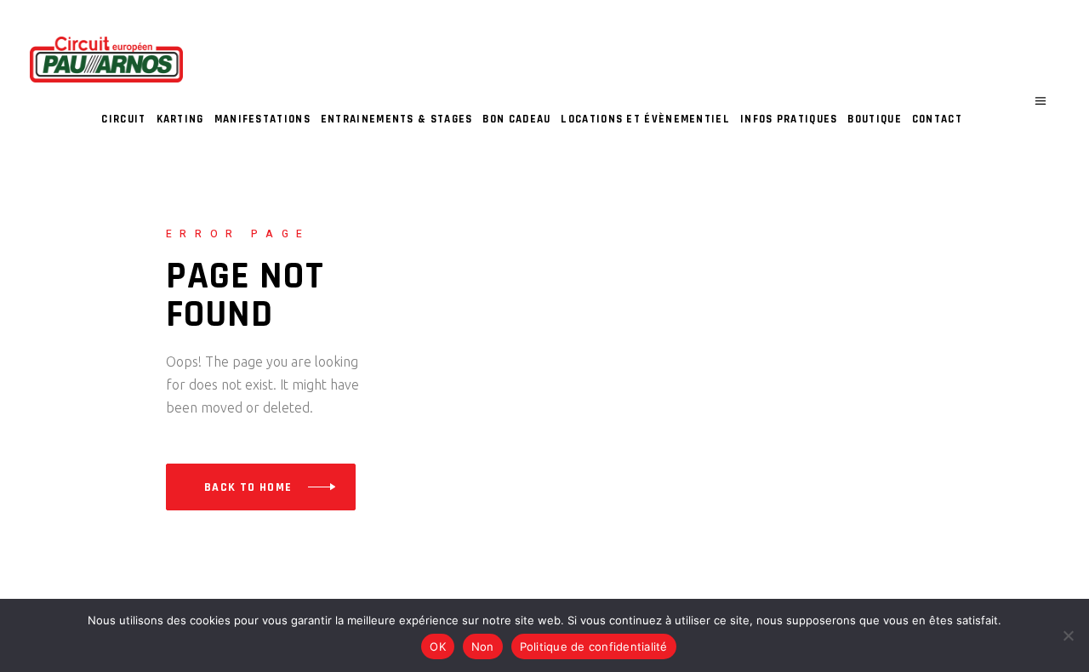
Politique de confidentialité (594, 646)
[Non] (1067, 635)
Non (482, 646)
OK (438, 646)
